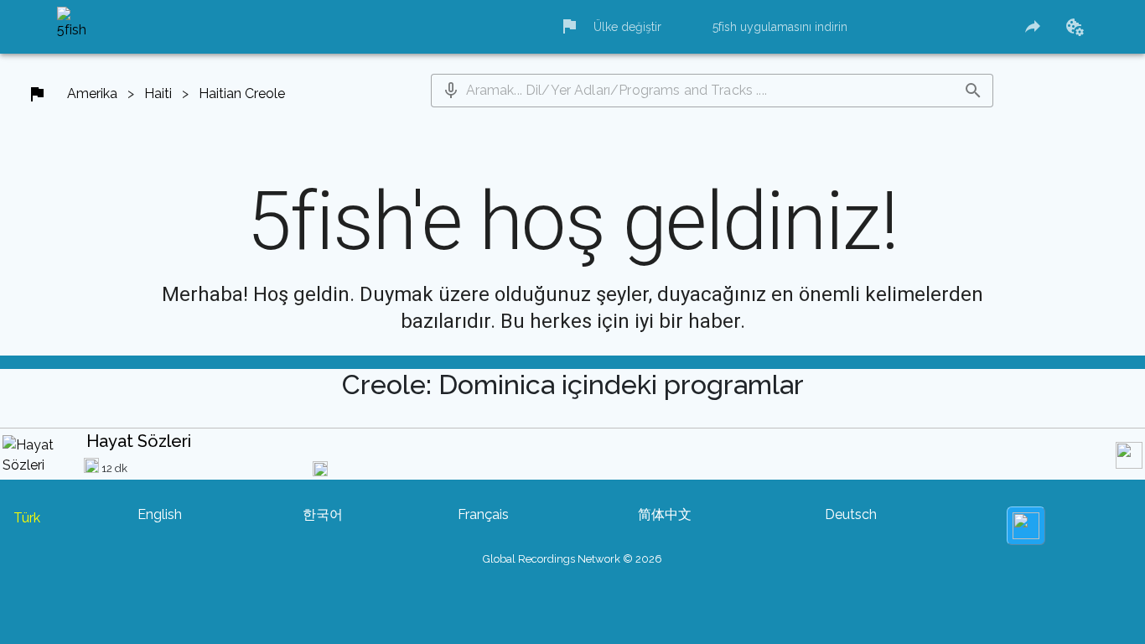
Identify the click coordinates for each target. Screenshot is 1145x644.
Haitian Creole (242, 93)
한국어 (323, 514)
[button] (451, 90)
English (159, 514)
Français (483, 514)
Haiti (158, 93)
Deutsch (851, 514)
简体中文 (665, 514)
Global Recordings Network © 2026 (572, 559)
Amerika (92, 93)
